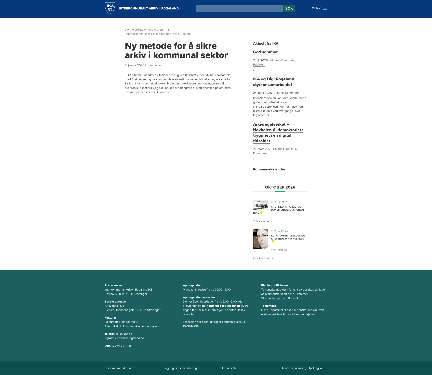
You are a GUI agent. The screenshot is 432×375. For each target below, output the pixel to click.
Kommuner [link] (154, 65)
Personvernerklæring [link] (118, 368)
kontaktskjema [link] (305, 314)
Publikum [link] (259, 64)
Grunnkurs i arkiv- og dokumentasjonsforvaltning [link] (279, 209)
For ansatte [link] (229, 368)
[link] (142, 8)
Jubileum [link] (292, 149)
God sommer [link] (265, 52)
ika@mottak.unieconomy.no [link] (140, 326)
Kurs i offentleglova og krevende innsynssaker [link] (288, 237)
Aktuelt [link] (274, 60)
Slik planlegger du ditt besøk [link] (280, 298)
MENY (316, 8)
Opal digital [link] (315, 368)
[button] (289, 8)
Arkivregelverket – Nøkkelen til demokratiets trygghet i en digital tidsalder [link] (278, 132)
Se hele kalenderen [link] (263, 258)
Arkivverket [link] (163, 92)
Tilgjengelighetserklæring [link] (180, 368)
